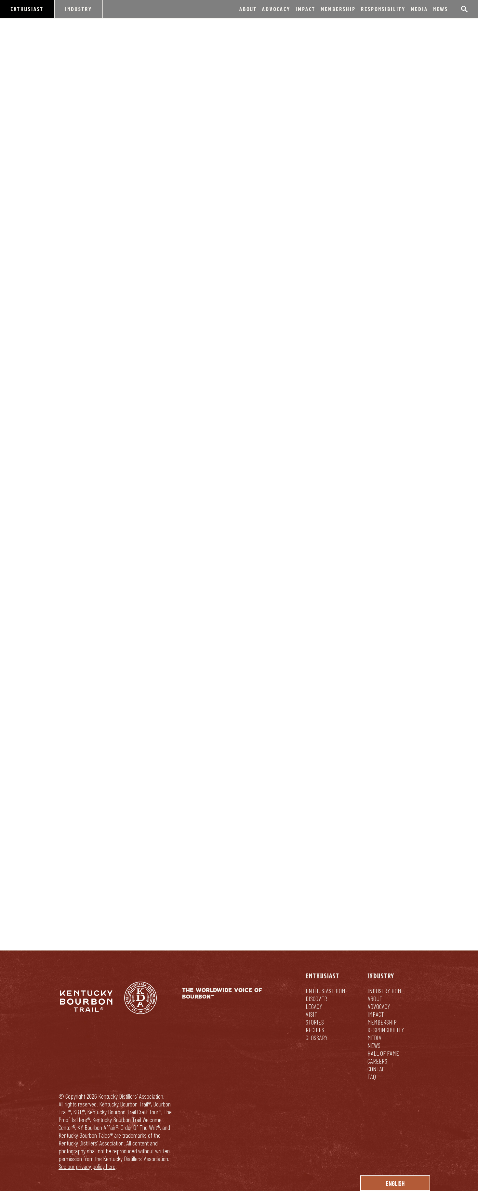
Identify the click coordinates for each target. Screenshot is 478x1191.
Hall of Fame (383, 1053)
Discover (316, 998)
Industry (78, 9)
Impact (305, 9)
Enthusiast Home (327, 991)
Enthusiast (27, 9)
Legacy (314, 1006)
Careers (377, 1061)
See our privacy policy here (87, 1166)
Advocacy (276, 9)
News (440, 9)
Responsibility (383, 9)
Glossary (317, 1037)
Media (419, 9)
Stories (315, 1022)
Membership (338, 9)
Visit (311, 1014)
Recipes (315, 1030)
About (248, 9)
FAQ (371, 1076)
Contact (377, 1069)
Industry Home (385, 991)
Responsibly (283, 870)
